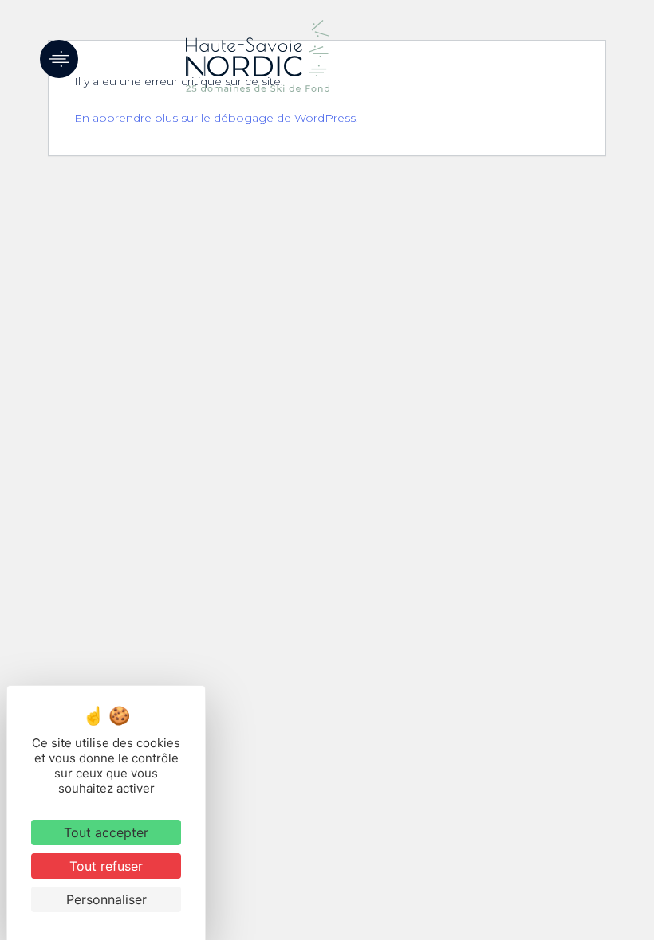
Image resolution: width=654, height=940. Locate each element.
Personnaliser (106, 899)
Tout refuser (106, 866)
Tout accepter (106, 832)
